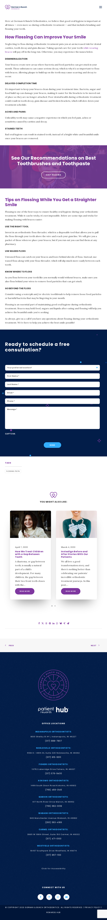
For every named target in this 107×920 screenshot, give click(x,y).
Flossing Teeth (13, 471)
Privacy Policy (93, 907)
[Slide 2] (55, 606)
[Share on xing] (64, 623)
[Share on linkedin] (53, 623)
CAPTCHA (10, 433)
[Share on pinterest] (50, 623)
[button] (100, 7)
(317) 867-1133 (53, 855)
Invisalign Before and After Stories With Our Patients (74, 554)
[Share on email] (68, 623)
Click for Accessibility (53, 868)
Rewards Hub (53, 912)
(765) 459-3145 (53, 789)
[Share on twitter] (42, 623)
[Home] (53, 685)
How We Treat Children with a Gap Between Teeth (29, 554)
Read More (25, 591)
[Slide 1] (52, 606)
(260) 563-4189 (53, 822)
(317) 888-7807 (53, 740)
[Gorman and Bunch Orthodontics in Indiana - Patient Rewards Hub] (53, 709)
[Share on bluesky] (60, 623)
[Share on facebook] (39, 623)
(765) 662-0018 (53, 806)
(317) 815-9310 (53, 757)
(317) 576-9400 (53, 773)
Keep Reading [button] (53, 175)
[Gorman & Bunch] (16, 7)
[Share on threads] (46, 623)
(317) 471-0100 (53, 838)
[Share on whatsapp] (57, 623)
